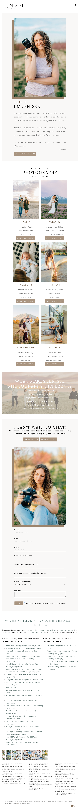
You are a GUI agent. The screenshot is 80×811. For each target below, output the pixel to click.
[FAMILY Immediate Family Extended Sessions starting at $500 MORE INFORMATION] (26, 180)
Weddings (34, 630)
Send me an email (38, 632)
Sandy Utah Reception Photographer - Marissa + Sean (24, 680)
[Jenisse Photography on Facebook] (72, 806)
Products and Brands (65, 630)
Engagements (43, 630)
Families (52, 630)
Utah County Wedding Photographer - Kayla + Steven (24, 646)
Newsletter (26, 804)
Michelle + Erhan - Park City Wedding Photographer (23, 682)
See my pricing (31, 439)
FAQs (19, 804)
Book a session (48, 439)
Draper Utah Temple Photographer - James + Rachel (24, 669)
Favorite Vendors (11, 804)
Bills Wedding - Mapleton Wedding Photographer (22, 672)
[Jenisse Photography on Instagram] (74, 806)
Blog (5, 632)
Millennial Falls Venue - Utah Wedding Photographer (24, 648)
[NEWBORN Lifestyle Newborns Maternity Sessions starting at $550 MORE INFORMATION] (26, 243)
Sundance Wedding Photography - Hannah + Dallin (23, 656)
